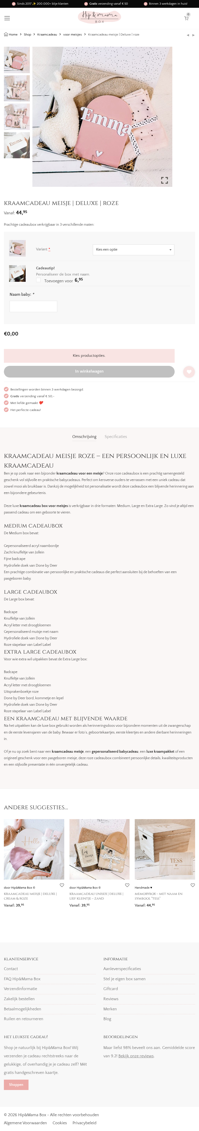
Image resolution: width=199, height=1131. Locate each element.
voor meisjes (72, 34)
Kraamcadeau (47, 34)
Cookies (60, 1123)
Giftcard (110, 988)
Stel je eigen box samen (124, 979)
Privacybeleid (84, 1123)
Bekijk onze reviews (136, 1056)
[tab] (84, 437)
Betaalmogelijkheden (22, 1008)
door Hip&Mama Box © (19, 887)
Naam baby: (22, 294)
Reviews (110, 999)
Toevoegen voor (63, 280)
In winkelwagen (89, 371)
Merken (110, 1008)
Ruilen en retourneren (23, 1019)
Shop (27, 34)
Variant (43, 249)
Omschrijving (84, 436)
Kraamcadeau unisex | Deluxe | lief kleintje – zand (96, 896)
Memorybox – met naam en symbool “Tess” (158, 896)
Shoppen (16, 1085)
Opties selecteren (16, 903)
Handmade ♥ (143, 887)
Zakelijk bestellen (19, 999)
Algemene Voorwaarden (25, 1123)
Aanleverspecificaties (122, 969)
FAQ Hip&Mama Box (22, 979)
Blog (107, 1019)
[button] (164, 119)
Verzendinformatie (20, 988)
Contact (11, 969)
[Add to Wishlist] (189, 372)
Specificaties (116, 436)
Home (13, 34)
